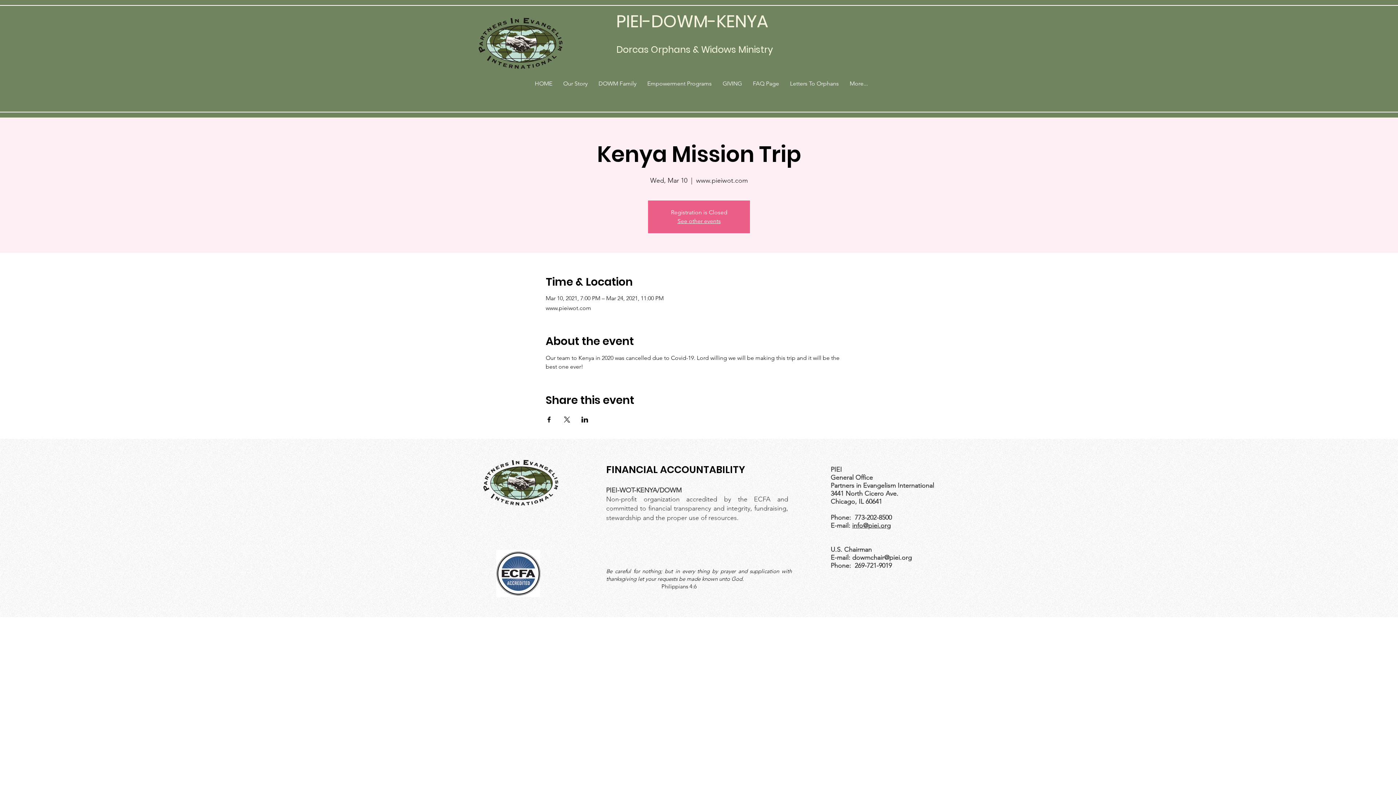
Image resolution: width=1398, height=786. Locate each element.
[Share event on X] (567, 419)
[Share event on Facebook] (549, 419)
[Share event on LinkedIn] (584, 419)
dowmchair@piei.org (882, 557)
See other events (699, 221)
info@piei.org (871, 525)
